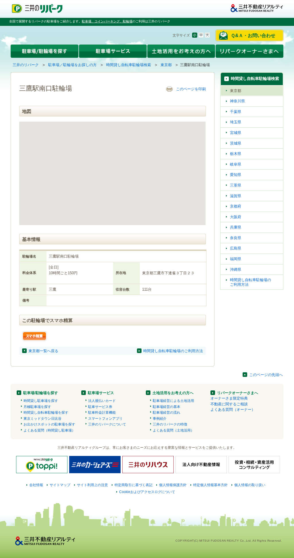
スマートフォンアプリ (105, 419)
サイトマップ (60, 485)
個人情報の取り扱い (249, 485)
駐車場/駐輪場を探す (40, 393)
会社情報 (36, 485)
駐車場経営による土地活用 (173, 401)
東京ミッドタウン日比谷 (42, 419)
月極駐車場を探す (37, 407)
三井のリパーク (26, 65)
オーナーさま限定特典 (229, 398)
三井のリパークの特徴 (170, 424)
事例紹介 (160, 419)
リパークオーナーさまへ (237, 393)
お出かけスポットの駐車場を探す (49, 424)
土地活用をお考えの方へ (173, 393)
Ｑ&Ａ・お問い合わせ (253, 35)
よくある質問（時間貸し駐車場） (49, 430)
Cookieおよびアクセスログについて (147, 492)
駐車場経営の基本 (166, 407)
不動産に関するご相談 (229, 404)
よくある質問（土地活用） (173, 430)
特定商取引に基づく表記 (133, 485)
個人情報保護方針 (173, 485)
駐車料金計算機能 (102, 413)
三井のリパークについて (107, 424)
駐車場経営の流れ (166, 413)
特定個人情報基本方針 (210, 485)
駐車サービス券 (100, 407)
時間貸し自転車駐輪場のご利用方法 (173, 351)
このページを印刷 (191, 89)
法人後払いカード (102, 401)
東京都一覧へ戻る (43, 351)
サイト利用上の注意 (92, 485)
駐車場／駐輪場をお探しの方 (72, 65)
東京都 (166, 65)
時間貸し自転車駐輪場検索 (128, 65)
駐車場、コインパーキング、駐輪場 (107, 21)
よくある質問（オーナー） (232, 409)
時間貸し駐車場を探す (41, 401)
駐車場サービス (101, 393)
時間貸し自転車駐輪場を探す (46, 413)
